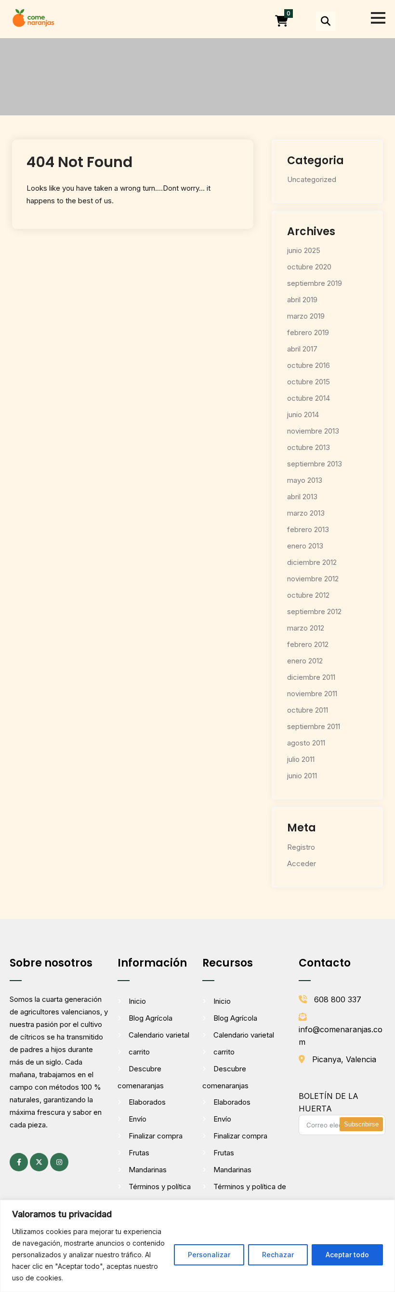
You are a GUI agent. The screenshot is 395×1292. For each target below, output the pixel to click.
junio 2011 (302, 775)
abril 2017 (302, 348)
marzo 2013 (306, 513)
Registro (301, 847)
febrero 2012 (308, 644)
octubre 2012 (308, 595)
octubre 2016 (308, 365)
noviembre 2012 (313, 578)
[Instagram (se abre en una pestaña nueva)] (59, 1162)
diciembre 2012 (312, 562)
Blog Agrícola (150, 1018)
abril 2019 (302, 299)
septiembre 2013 (314, 463)
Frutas (139, 1152)
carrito (139, 1051)
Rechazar (278, 1254)
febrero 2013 (308, 529)
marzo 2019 (306, 316)
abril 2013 (302, 496)
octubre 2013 (308, 447)
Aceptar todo (347, 1254)
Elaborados (147, 1102)
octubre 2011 (307, 710)
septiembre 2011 (313, 726)
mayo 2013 (304, 480)
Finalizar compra (156, 1135)
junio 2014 (303, 414)
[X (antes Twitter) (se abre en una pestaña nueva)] (39, 1162)
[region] (197, 1246)
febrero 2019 (308, 332)
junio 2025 (303, 250)
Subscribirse (361, 1124)
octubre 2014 (308, 398)
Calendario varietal (159, 1034)
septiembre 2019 (314, 283)
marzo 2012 (305, 627)
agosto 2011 (306, 742)
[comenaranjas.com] (33, 17)
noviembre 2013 (313, 430)
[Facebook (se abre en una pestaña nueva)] (19, 1162)
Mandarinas (148, 1169)
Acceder (301, 863)
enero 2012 (305, 660)
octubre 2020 (309, 266)
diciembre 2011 (311, 677)
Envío (137, 1118)
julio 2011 (301, 759)
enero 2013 (305, 545)
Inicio (137, 1001)
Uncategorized (311, 179)
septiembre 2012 (314, 611)
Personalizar (209, 1254)
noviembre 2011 (312, 693)
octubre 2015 (308, 381)
